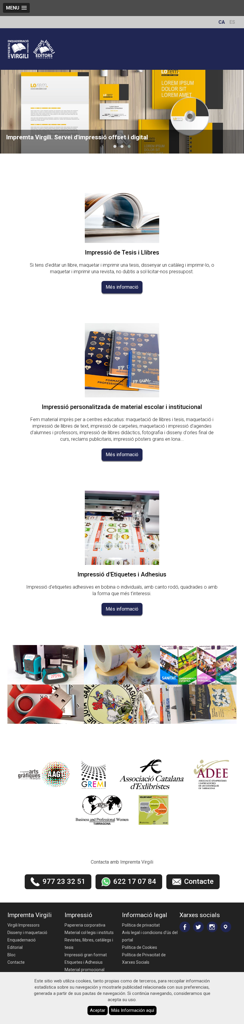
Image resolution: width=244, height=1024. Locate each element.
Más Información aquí (132, 1010)
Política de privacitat (141, 925)
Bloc (11, 954)
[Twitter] (198, 927)
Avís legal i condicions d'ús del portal (150, 936)
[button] (114, 146)
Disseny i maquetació (27, 932)
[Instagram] (212, 927)
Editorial (15, 947)
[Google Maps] (225, 927)
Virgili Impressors (23, 925)
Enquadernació (21, 940)
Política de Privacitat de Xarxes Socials (144, 958)
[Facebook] (184, 927)
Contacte (16, 962)
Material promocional (84, 969)
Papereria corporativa (85, 925)
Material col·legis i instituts (89, 932)
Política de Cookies (139, 947)
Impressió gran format (86, 954)
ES (232, 22)
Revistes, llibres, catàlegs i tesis (89, 944)
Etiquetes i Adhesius (84, 962)
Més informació (122, 287)
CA (221, 22)
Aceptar (97, 1010)
